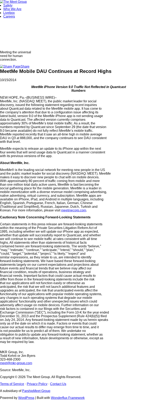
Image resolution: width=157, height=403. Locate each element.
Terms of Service (12, 384)
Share (25, 66)
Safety (7, 5)
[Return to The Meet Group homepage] (13, 1)
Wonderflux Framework (68, 398)
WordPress (26, 398)
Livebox (9, 13)
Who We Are (12, 9)
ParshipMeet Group (36, 391)
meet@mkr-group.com (16, 363)
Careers (9, 16)
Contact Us (58, 384)
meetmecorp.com (73, 210)
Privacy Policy (37, 384)
